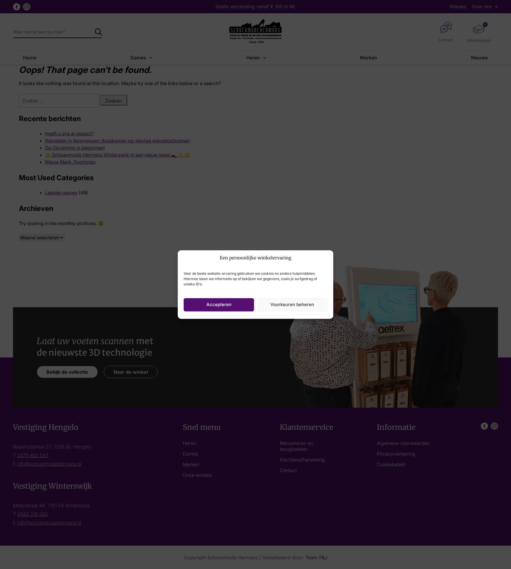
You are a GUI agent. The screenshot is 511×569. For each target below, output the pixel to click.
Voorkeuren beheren (292, 304)
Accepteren (219, 304)
